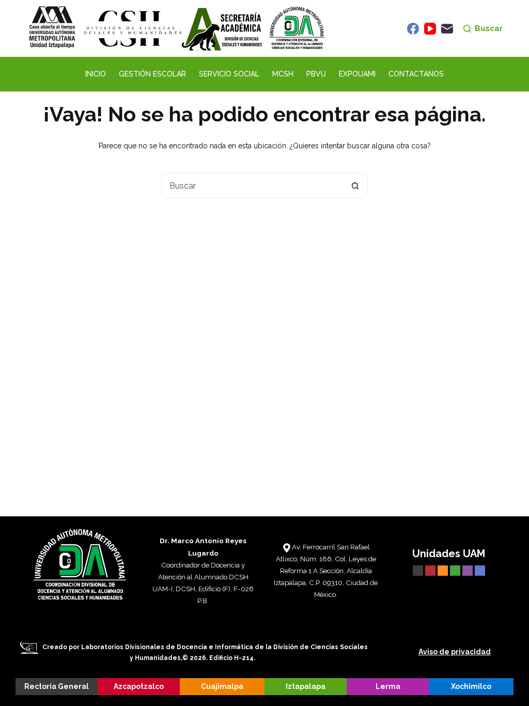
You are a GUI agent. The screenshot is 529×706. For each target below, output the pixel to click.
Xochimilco (471, 686)
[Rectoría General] (418, 569)
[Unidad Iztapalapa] (456, 569)
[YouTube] (430, 29)
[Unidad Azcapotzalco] (430, 569)
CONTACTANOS (416, 74)
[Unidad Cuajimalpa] (444, 569)
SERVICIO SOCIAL (229, 74)
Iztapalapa (305, 686)
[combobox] (252, 185)
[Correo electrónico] (447, 29)
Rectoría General (56, 686)
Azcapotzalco (139, 686)
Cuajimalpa (222, 686)
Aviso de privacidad (454, 652)
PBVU (316, 74)
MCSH (282, 74)
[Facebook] (413, 29)
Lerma (388, 686)
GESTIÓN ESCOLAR (152, 74)
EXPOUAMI (357, 74)
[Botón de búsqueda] (355, 185)
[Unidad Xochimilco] (480, 569)
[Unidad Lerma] (468, 569)
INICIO (95, 74)
